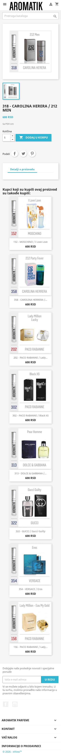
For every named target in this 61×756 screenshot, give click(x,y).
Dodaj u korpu (33, 137)
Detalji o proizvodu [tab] (22, 169)
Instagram (15, 704)
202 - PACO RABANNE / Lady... (31, 357)
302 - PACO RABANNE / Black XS (31, 415)
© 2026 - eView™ (12, 751)
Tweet (23, 153)
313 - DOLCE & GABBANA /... (30, 473)
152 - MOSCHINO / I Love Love (30, 241)
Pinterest (32, 153)
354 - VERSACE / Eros (30, 589)
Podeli (14, 153)
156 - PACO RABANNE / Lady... (31, 647)
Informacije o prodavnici (21, 746)
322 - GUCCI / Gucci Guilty (30, 531)
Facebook (5, 704)
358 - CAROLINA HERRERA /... (30, 299)
